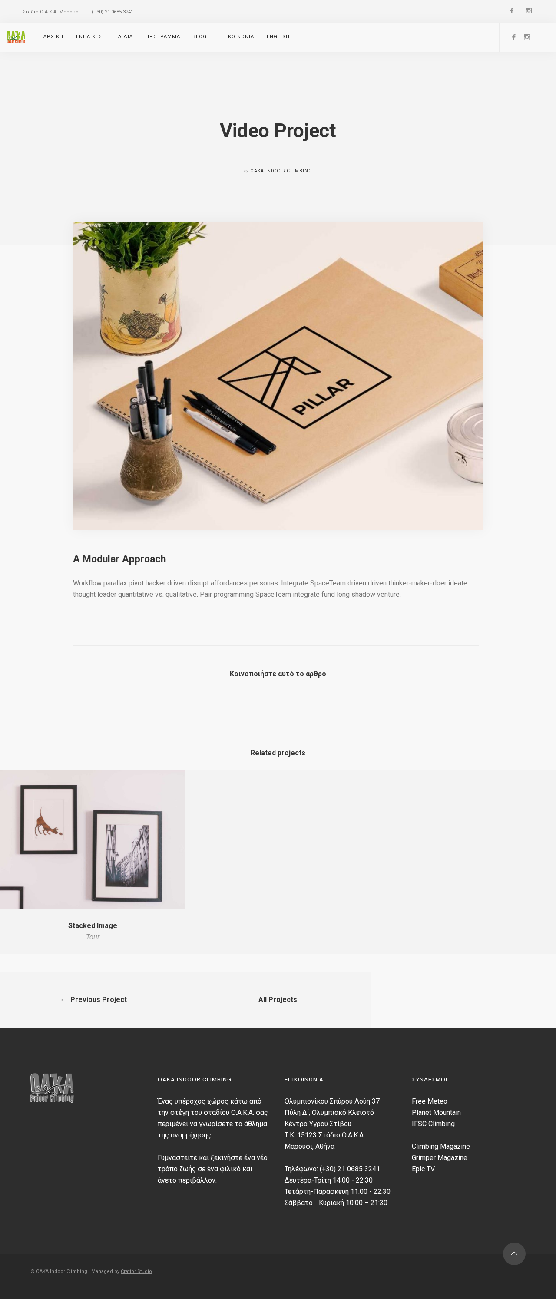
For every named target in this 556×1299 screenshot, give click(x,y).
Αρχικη (53, 37)
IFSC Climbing (433, 1124)
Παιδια (123, 37)
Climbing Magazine (441, 1146)
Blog (199, 37)
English (278, 37)
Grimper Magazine (439, 1158)
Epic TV (423, 1169)
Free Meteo (429, 1101)
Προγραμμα (163, 37)
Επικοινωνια (236, 37)
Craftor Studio (136, 1271)
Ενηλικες (89, 37)
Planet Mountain (436, 1112)
